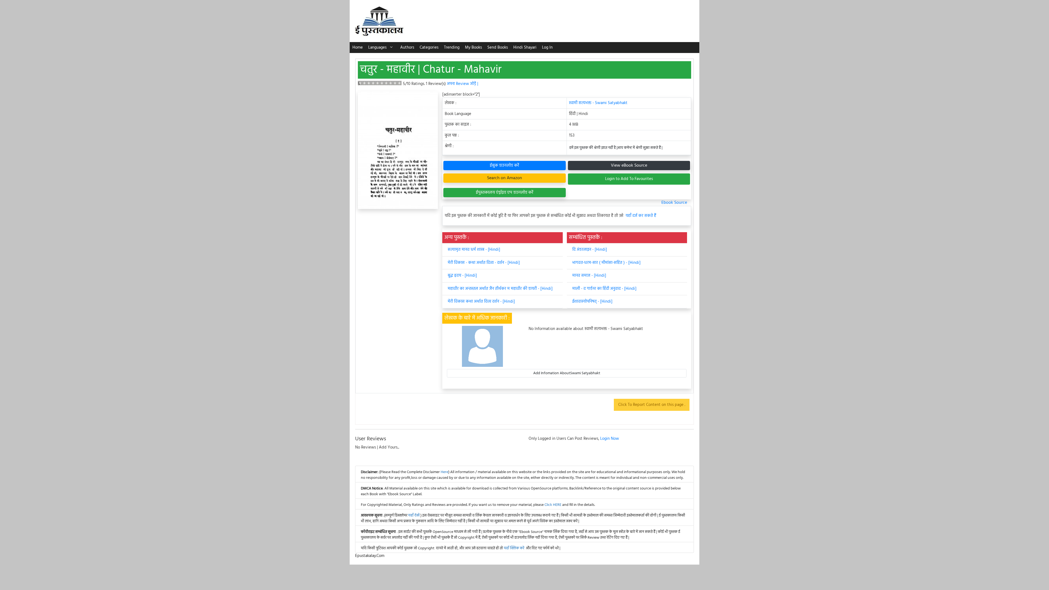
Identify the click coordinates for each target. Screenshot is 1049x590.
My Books (473, 47)
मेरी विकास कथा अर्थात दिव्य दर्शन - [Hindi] (481, 301)
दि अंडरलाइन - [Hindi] (589, 249)
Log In (547, 47)
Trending (451, 47)
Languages (377, 47)
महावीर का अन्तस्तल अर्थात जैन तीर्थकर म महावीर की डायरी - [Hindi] (500, 288)
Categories (429, 47)
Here (444, 472)
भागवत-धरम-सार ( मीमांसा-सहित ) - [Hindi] (606, 262)
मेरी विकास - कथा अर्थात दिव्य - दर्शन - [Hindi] (484, 262)
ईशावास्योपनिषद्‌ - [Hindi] (592, 301)
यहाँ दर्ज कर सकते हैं (641, 216)
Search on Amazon (504, 178)
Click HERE (552, 505)
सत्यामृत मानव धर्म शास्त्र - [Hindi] (474, 249)
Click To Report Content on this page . (651, 405)
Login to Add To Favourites (629, 179)
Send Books (497, 47)
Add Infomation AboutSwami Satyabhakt (566, 373)
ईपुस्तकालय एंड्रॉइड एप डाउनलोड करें (504, 192)
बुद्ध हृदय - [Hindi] (462, 275)
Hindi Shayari (525, 47)
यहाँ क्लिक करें (514, 548)
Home (357, 47)
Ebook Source (674, 202)
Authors (407, 47)
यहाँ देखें (414, 515)
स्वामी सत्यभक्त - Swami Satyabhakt (598, 103)
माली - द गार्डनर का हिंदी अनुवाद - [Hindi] (604, 288)
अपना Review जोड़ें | (462, 84)
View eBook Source (629, 165)
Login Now (609, 438)
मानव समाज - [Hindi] (589, 275)
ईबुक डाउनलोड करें (504, 165)
